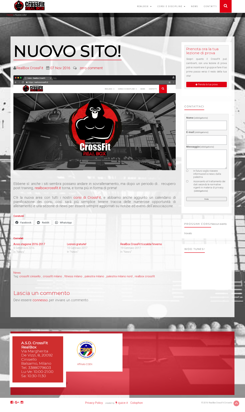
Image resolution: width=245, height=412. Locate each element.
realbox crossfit (145, 276)
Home (10, 14)
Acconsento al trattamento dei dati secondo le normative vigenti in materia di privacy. (209, 186)
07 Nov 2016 (60, 68)
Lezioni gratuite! (76, 244)
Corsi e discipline (170, 6)
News (194, 6)
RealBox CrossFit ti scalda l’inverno (141, 244)
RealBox (143, 6)
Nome (197, 117)
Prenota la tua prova (207, 84)
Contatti (210, 6)
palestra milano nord (119, 276)
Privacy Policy (94, 403)
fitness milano (73, 276)
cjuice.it (123, 403)
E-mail (197, 132)
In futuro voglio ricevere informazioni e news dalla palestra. (207, 174)
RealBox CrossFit (29, 68)
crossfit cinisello (30, 276)
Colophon (136, 403)
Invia (206, 199)
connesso (40, 300)
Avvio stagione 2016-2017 (29, 244)
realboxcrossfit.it (48, 188)
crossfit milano (52, 276)
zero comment (91, 68)
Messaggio (200, 146)
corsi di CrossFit (87, 197)
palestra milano (94, 276)
